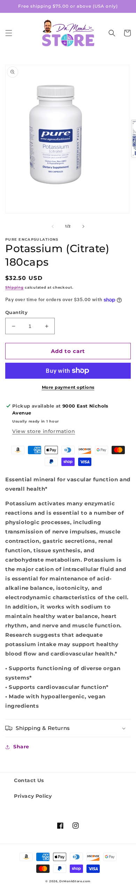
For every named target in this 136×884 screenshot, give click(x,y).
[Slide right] (83, 226)
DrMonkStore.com (75, 881)
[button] (8, 33)
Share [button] (21, 747)
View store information (43, 431)
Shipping (14, 287)
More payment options (68, 387)
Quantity (16, 312)
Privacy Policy (33, 796)
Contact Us (29, 780)
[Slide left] (52, 226)
